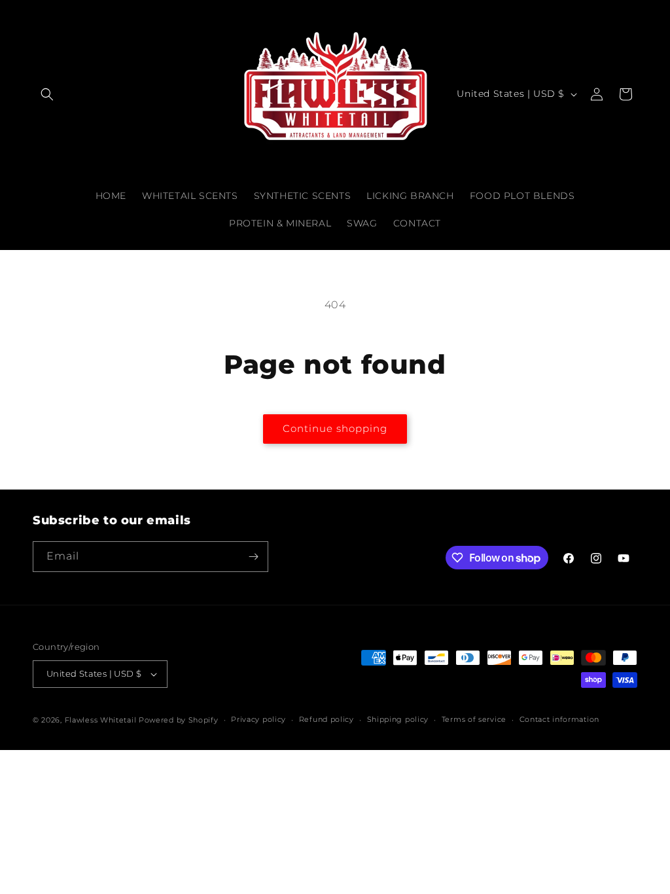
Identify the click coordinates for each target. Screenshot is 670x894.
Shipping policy (398, 719)
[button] (47, 94)
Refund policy (326, 719)
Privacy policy (258, 719)
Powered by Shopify (179, 719)
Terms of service (474, 719)
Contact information (559, 719)
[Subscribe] (253, 556)
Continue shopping (335, 428)
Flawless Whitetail (101, 719)
